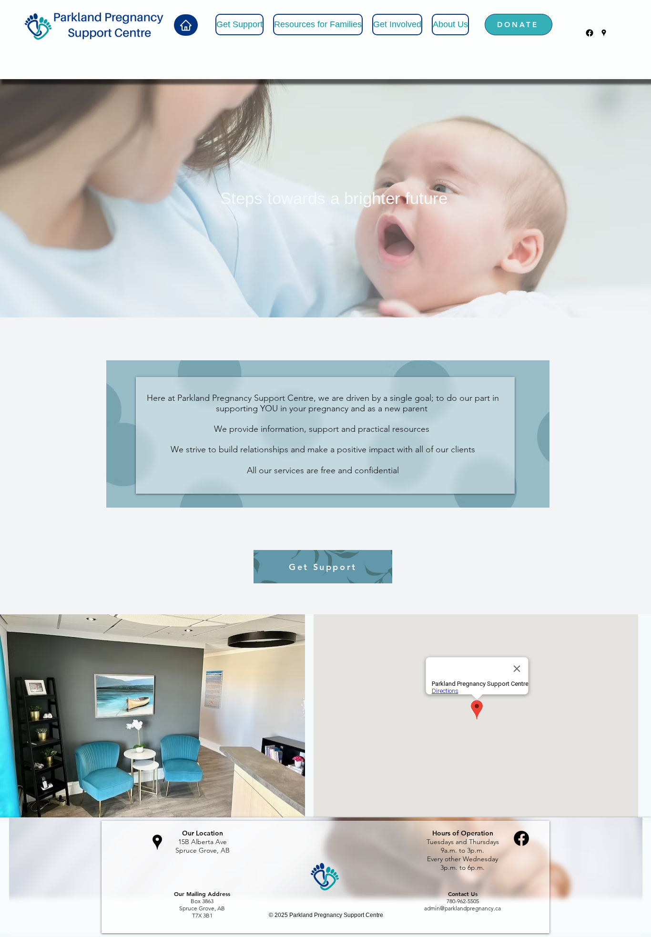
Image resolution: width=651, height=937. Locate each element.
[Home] (186, 25)
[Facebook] (589, 33)
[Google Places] (604, 33)
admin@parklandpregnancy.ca (462, 908)
